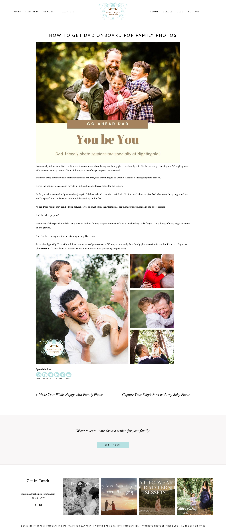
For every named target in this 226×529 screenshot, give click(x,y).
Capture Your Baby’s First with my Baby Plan (155, 395)
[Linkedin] (56, 374)
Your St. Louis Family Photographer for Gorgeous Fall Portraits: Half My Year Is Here (81, 490)
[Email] (68, 374)
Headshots (67, 12)
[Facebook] (45, 374)
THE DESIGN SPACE (195, 526)
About (154, 12)
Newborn (50, 12)
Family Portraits (60, 379)
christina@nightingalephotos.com (38, 494)
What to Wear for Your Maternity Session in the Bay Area (156, 490)
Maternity (32, 12)
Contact (193, 12)
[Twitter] (51, 374)
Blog (180, 12)
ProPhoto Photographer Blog (160, 526)
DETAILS (167, 12)
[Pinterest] (62, 374)
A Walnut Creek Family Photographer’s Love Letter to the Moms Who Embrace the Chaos (194, 490)
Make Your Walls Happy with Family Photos (70, 395)
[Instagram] (39, 374)
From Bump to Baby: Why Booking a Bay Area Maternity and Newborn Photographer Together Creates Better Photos (119, 490)
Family (17, 12)
